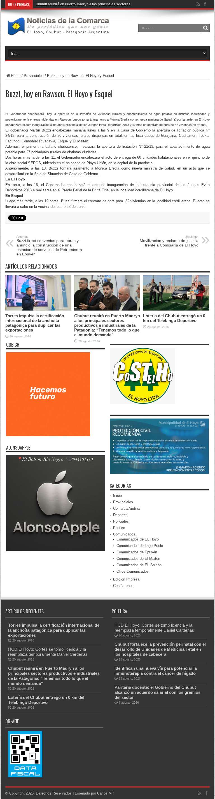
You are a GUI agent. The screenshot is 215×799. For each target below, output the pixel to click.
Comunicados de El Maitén (138, 558)
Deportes (120, 515)
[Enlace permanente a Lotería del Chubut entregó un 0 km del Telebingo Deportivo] (176, 309)
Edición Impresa (126, 579)
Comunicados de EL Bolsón (139, 565)
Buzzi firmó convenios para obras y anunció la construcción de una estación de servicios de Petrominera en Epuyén (49, 245)
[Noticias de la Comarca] (58, 32)
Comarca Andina (126, 508)
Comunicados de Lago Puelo (139, 546)
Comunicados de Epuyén (136, 552)
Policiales (121, 521)
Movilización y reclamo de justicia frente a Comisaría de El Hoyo (169, 241)
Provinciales (34, 76)
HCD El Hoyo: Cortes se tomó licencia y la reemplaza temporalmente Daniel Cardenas (48, 652)
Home (15, 76)
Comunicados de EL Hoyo (137, 539)
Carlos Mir (105, 793)
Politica (119, 528)
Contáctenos (123, 586)
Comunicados (124, 534)
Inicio (117, 496)
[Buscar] (205, 28)
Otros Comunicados (132, 571)
